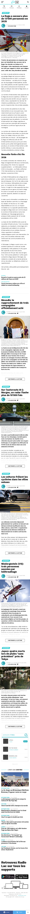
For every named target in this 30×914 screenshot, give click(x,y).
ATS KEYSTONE (12, 26)
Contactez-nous (22, 895)
